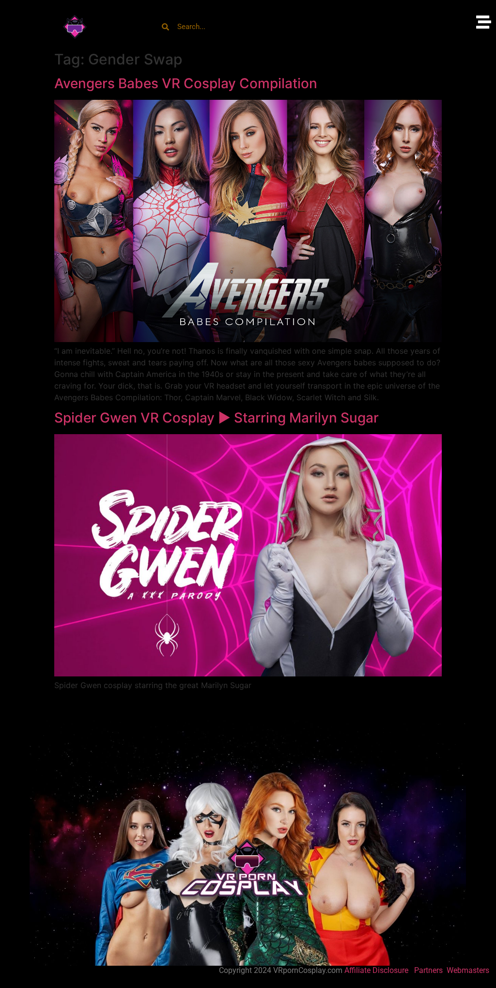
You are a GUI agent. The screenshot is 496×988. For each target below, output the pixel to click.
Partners (429, 970)
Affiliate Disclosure (376, 970)
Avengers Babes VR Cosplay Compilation (185, 83)
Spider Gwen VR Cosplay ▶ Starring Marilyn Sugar (216, 417)
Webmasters (469, 970)
